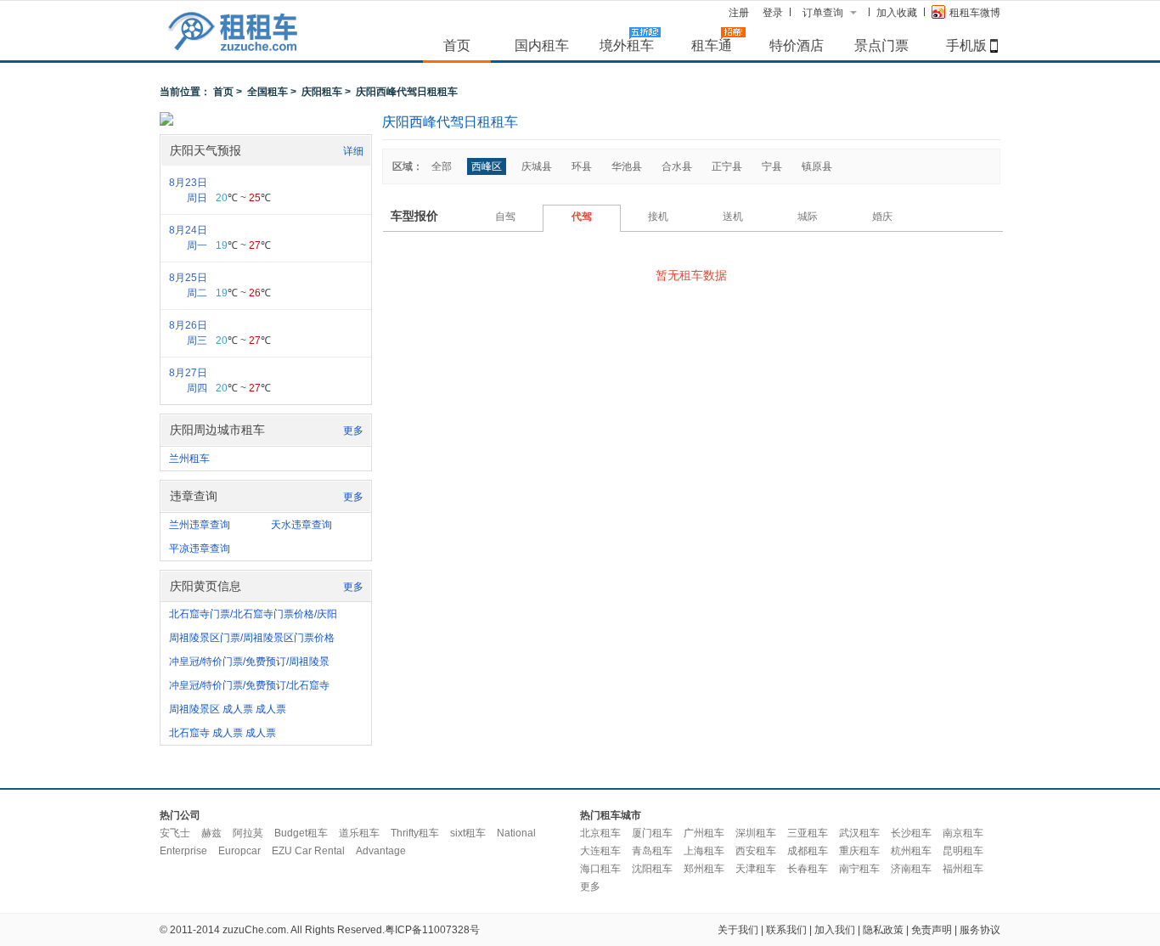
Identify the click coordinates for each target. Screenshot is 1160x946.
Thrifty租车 (415, 833)
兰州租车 (189, 459)
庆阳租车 (321, 92)
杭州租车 (911, 851)
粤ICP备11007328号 (432, 930)
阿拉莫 (248, 833)
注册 (739, 13)
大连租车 (600, 851)
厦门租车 (652, 833)
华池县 (626, 166)
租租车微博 (974, 13)
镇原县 (817, 166)
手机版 (966, 45)
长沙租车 (911, 833)
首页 (456, 45)
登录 (773, 13)
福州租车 (963, 869)
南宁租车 (859, 869)
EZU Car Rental (308, 851)
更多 (353, 430)
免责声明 (931, 930)
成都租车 (807, 851)
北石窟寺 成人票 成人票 (222, 733)
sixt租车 (468, 833)
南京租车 (963, 833)
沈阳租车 (652, 869)
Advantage (381, 851)
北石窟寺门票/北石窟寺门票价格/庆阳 (253, 614)
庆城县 (536, 166)
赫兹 (211, 833)
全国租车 (267, 92)
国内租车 (542, 45)
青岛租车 (652, 851)
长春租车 (807, 869)
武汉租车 (859, 833)
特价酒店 (796, 45)
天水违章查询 (301, 525)
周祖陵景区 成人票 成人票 (227, 709)
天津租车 (755, 869)
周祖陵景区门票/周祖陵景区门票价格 (252, 638)
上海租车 (704, 851)
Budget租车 (301, 833)
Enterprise (183, 851)
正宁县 (727, 166)
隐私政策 (883, 930)
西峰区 (486, 166)
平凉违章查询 (199, 549)
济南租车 (911, 869)
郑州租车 (704, 869)
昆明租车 (963, 851)
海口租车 (600, 869)
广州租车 (704, 833)
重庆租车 (859, 851)
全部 (441, 166)
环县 (582, 166)
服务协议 (980, 930)
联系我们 (786, 930)
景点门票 (881, 45)
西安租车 (755, 851)
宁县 (772, 166)
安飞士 (175, 833)
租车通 (711, 45)
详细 (353, 151)
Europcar (239, 851)
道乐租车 (359, 833)
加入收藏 (896, 13)
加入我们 (834, 930)
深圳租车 (755, 833)
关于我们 (738, 930)
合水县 (677, 166)
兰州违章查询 (199, 525)
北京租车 (600, 833)
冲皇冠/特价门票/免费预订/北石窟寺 (249, 685)
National (516, 833)
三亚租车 (807, 833)
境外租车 (627, 45)
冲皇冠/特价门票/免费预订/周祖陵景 (249, 661)
